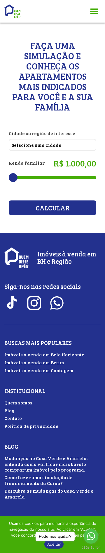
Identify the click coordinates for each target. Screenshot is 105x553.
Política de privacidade (31, 426)
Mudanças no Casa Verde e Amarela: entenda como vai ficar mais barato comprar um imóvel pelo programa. (46, 463)
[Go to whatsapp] (91, 536)
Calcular (53, 207)
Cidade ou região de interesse (42, 133)
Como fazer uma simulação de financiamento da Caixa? (38, 480)
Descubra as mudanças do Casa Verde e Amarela (48, 493)
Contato (13, 418)
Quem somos (18, 402)
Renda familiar (27, 163)
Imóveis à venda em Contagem (39, 370)
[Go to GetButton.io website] (91, 547)
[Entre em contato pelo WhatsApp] (57, 303)
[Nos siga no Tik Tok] (11, 303)
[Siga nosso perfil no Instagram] (34, 303)
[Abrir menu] (94, 11)
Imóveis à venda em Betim (34, 362)
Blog (9, 410)
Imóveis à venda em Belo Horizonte (44, 354)
